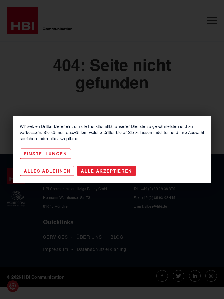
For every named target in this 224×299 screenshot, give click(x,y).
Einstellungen (45, 153)
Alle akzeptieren (106, 171)
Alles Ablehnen (47, 171)
